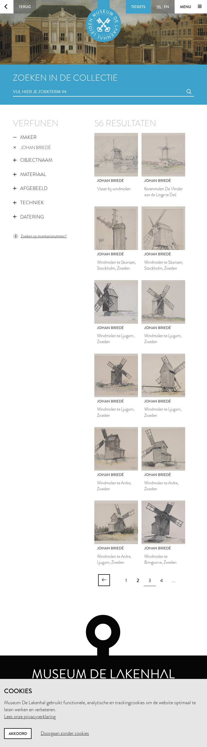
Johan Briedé (36, 148)
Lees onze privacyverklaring (30, 716)
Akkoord (18, 733)
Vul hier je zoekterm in (29, 86)
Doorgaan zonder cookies (65, 733)
